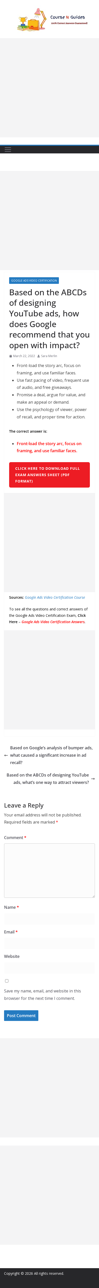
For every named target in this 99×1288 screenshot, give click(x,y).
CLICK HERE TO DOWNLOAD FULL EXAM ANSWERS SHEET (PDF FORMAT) (47, 475)
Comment (15, 837)
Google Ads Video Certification (34, 280)
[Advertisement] (49, 87)
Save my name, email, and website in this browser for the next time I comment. (42, 994)
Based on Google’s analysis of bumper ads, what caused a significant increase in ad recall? (51, 755)
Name (11, 907)
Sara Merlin (49, 356)
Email (11, 932)
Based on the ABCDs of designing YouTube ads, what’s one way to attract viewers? (48, 778)
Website (12, 956)
